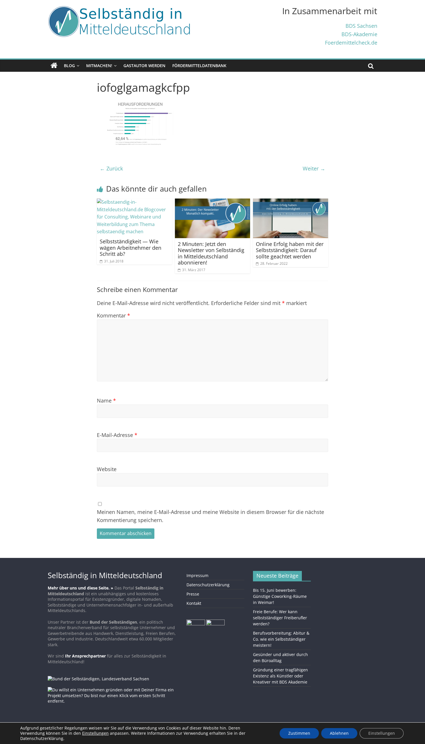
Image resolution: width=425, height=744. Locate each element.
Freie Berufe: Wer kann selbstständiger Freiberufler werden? (280, 618)
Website (107, 469)
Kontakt (193, 603)
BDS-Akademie (359, 34)
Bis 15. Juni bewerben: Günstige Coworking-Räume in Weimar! (280, 596)
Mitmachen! (99, 65)
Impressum (197, 575)
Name (106, 400)
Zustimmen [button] (299, 733)
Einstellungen (381, 733)
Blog (69, 65)
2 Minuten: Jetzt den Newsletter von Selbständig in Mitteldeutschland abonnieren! (211, 253)
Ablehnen (339, 733)
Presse (192, 594)
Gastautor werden (144, 65)
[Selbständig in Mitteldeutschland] (54, 66)
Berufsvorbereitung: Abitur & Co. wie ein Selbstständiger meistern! (281, 639)
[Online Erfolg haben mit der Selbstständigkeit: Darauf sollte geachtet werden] (290, 202)
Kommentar (113, 315)
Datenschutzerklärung (208, 584)
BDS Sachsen (361, 25)
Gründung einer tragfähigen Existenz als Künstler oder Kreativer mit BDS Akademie (280, 676)
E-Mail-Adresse (117, 434)
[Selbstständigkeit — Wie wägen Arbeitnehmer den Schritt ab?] (134, 202)
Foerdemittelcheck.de (351, 42)
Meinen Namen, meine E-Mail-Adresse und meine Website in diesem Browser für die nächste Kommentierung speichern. (210, 515)
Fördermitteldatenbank (199, 65)
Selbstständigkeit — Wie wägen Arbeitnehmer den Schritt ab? (130, 247)
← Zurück (111, 168)
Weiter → (314, 168)
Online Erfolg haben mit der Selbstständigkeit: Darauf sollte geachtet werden (290, 250)
